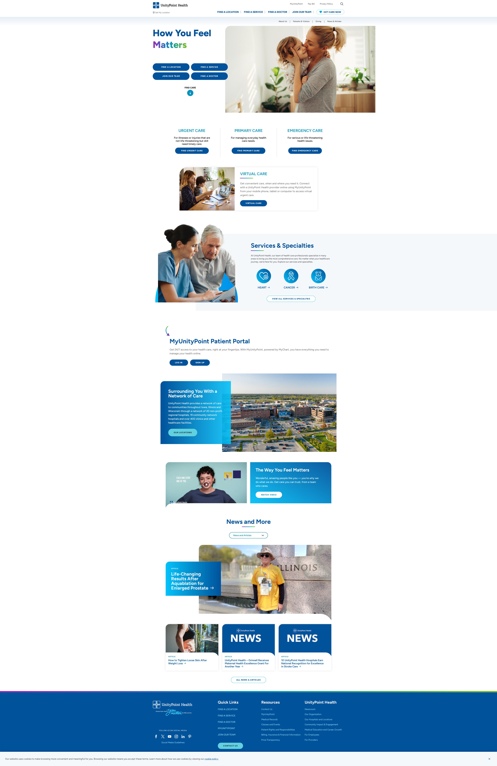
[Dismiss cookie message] (489, 758)
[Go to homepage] (170, 5)
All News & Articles (248, 680)
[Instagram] (176, 736)
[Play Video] (206, 484)
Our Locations (183, 432)
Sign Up (200, 362)
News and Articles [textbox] (242, 535)
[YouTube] (169, 736)
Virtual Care (254, 203)
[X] (163, 736)
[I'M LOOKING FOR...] (341, 3)
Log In (179, 362)
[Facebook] (156, 736)
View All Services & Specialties (291, 299)
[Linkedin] (183, 736)
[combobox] (248, 535)
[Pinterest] (190, 736)
